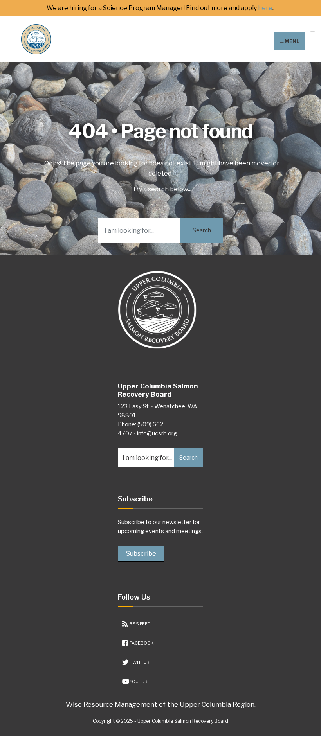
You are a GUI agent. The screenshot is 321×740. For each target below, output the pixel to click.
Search (202, 230)
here (265, 8)
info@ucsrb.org (157, 433)
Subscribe (141, 553)
